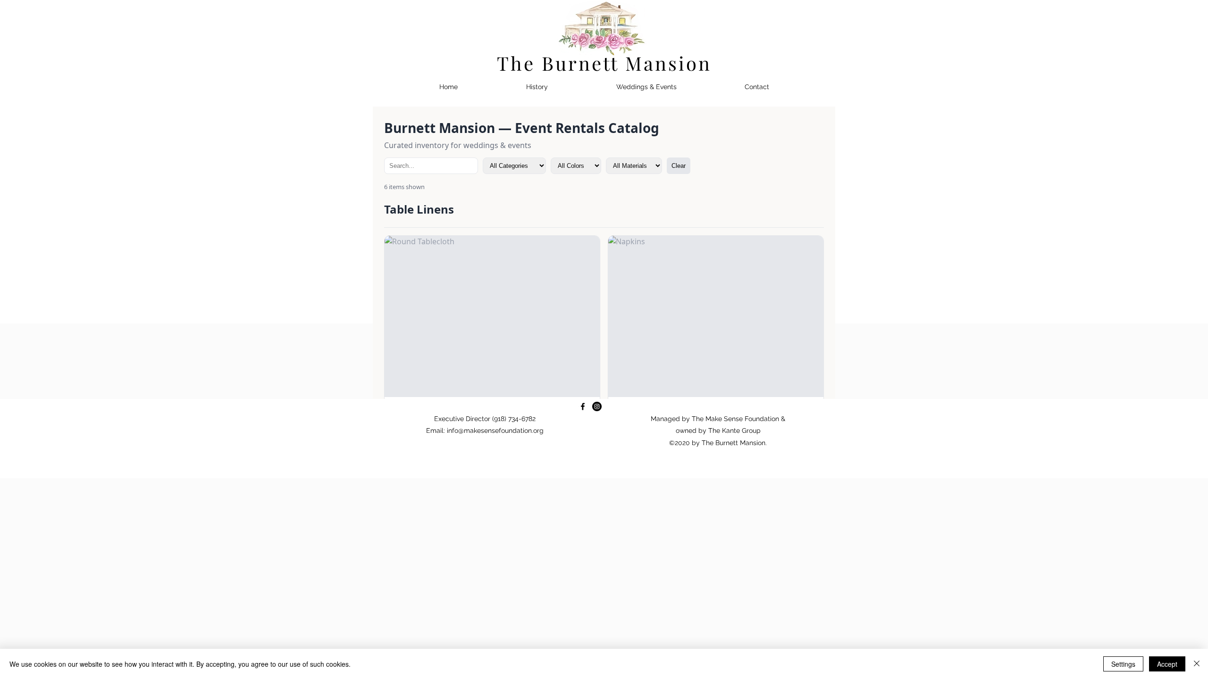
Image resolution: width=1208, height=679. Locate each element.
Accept (1167, 664)
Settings (1123, 664)
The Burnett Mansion (604, 62)
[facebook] (582, 406)
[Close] (1196, 663)
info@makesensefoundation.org (495, 430)
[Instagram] (597, 406)
